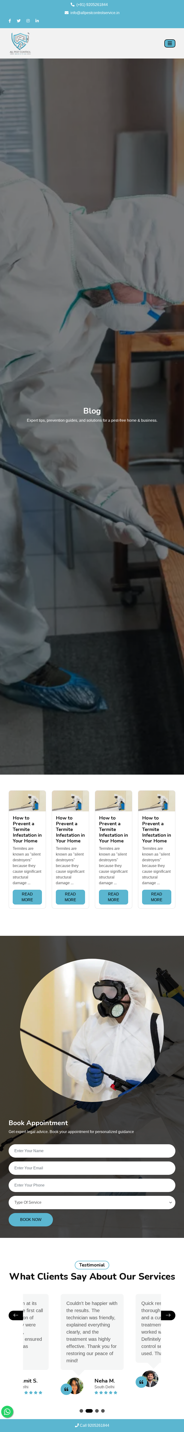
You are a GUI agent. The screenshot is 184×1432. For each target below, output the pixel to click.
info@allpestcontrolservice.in (95, 13)
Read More (27, 897)
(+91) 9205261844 (92, 5)
